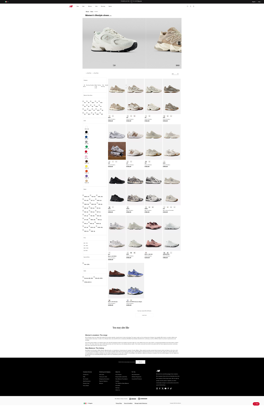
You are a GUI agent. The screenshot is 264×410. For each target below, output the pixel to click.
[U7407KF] (149, 161)
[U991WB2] (128, 300)
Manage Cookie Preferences (141, 403)
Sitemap (117, 387)
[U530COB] (131, 116)
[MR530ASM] (168, 207)
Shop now (139, 1)
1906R (146, 208)
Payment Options (103, 381)
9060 (109, 117)
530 (127, 117)
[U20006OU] (168, 253)
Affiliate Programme (136, 376)
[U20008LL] (164, 253)
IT (90, 403)
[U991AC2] (109, 253)
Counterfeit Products (137, 379)
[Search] (187, 6)
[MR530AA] (113, 161)
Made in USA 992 (148, 254)
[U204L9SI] (171, 116)
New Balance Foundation (122, 379)
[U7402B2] (146, 161)
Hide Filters (89, 73)
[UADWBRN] (109, 300)
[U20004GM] (171, 253)
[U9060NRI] (109, 207)
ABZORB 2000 (166, 254)
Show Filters (96, 73)
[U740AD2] (146, 116)
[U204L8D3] (168, 116)
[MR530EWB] (171, 207)
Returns (101, 383)
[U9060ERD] (113, 116)
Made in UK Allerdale (113, 301)
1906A (127, 208)
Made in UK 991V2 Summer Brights (134, 301)
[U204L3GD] (164, 116)
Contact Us (85, 374)
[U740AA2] (149, 116)
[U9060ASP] (164, 161)
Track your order (103, 376)
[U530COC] (128, 116)
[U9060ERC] (109, 116)
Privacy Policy (119, 403)
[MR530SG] (109, 161)
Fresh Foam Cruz (117, 344)
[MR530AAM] (164, 207)
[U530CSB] (174, 207)
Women (87, 11)
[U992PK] (146, 253)
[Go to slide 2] (132, 3)
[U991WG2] (131, 300)
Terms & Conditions (128, 403)
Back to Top (87, 355)
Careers (117, 381)
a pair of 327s (151, 342)
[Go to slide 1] (131, 3)
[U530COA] (134, 116)
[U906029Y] (128, 253)
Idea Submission (136, 374)
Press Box (118, 385)
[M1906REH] (149, 207)
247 (112, 342)
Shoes (91, 11)
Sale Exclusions (86, 381)
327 (127, 163)
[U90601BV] (134, 253)
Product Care (86, 383)
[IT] (5, 2)
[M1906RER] (153, 207)
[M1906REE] (146, 207)
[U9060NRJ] (113, 207)
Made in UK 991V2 (112, 256)
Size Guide (85, 379)
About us (118, 390)
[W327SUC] (128, 161)
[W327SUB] (131, 161)
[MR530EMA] (116, 161)
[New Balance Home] (71, 6)
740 (145, 117)
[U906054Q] (131, 253)
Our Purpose (118, 374)
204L (164, 117)
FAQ (84, 376)
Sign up (140, 362)
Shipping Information (104, 379)
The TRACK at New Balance (122, 383)
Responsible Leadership (121, 376)
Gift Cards (101, 374)
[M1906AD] (128, 207)
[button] (190, 6)
